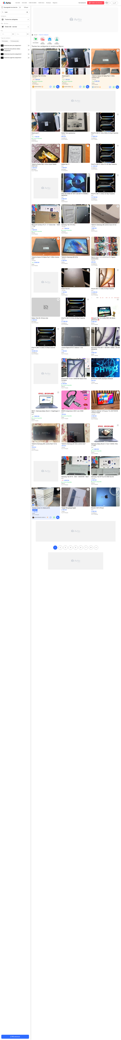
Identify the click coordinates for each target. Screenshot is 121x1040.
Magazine (55, 2)
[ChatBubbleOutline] (50, 86)
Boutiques (48, 2)
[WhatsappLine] (54, 86)
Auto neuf (17, 2)
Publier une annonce (96, 2)
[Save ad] (58, 50)
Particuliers (5, 41)
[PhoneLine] (57, 86)
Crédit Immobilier (32, 2)
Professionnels (15, 41)
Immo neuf (24, 2)
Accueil (35, 34)
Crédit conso (41, 2)
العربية (114, 2)
